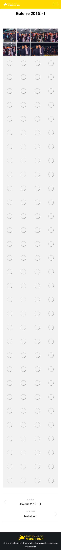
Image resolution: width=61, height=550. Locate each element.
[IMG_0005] (24, 481)
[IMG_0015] (37, 453)
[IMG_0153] (10, 272)
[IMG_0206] (24, 161)
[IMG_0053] (10, 397)
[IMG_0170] (24, 230)
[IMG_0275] (10, 49)
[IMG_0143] (37, 286)
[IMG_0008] (37, 467)
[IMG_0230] (51, 105)
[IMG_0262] (51, 63)
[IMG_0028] (10, 439)
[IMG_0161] (10, 258)
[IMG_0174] (51, 216)
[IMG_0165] (24, 244)
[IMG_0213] (24, 147)
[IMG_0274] (24, 49)
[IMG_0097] (10, 341)
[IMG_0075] (24, 369)
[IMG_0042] (51, 397)
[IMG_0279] (10, 36)
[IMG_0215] (51, 133)
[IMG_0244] (37, 91)
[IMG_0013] (51, 453)
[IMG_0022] (51, 439)
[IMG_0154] (51, 258)
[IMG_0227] (37, 119)
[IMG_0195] (37, 175)
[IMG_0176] (24, 216)
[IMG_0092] (37, 341)
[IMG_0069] (24, 383)
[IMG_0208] (10, 161)
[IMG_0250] (24, 91)
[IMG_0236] (24, 105)
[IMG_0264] (37, 63)
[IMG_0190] (37, 189)
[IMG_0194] (51, 175)
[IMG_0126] (24, 314)
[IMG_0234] (37, 105)
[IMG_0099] (37, 328)
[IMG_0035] (51, 411)
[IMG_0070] (10, 383)
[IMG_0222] (10, 133)
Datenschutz (30, 547)
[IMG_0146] (10, 286)
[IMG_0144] (24, 286)
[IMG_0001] (51, 481)
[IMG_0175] (37, 216)
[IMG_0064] (37, 383)
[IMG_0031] (24, 425)
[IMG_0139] (10, 300)
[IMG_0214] (10, 147)
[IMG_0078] (10, 369)
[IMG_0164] (37, 244)
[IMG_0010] (24, 467)
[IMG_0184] (51, 189)
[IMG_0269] (10, 63)
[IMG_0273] (37, 49)
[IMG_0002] (37, 481)
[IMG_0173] (10, 230)
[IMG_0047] (37, 397)
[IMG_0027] (24, 439)
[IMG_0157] (24, 258)
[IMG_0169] (37, 230)
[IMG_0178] (51, 202)
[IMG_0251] (10, 91)
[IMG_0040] (10, 411)
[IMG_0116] (51, 314)
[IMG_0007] (51, 467)
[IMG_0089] (10, 355)
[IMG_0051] (24, 397)
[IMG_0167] (51, 230)
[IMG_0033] (10, 425)
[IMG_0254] (37, 77)
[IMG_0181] (24, 202)
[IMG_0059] (51, 383)
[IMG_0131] (51, 300)
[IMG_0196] (24, 175)
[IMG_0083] (37, 355)
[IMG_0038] (24, 411)
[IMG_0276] (51, 36)
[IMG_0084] (24, 355)
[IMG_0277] (37, 36)
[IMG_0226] (51, 119)
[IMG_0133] (37, 300)
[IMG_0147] (51, 272)
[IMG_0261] (10, 77)
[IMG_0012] (10, 467)
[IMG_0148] (37, 272)
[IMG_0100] (24, 328)
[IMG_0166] (10, 244)
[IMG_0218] (24, 133)
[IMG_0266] (24, 63)
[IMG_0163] (51, 244)
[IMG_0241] (51, 91)
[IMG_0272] (51, 49)
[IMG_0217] (37, 133)
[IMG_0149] (24, 272)
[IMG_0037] (37, 411)
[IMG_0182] (10, 202)
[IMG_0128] (10, 314)
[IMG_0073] (51, 369)
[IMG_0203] (37, 161)
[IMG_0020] (10, 453)
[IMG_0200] (51, 161)
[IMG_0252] (51, 77)
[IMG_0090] (51, 341)
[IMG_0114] (10, 328)
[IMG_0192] (24, 189)
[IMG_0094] (24, 341)
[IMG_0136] (24, 300)
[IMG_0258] (24, 77)
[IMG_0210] (51, 147)
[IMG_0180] (37, 202)
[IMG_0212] (37, 147)
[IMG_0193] (10, 189)
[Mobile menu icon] (55, 4)
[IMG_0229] (10, 119)
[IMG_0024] (37, 439)
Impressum (52, 543)
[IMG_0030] (37, 425)
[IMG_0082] (51, 355)
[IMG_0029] (51, 425)
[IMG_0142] (51, 286)
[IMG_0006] (10, 481)
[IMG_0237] (10, 105)
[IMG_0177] (10, 216)
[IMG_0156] (37, 258)
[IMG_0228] (24, 119)
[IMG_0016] (24, 453)
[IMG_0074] (37, 369)
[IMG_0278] (24, 36)
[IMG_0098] (51, 328)
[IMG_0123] (37, 314)
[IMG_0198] (10, 175)
